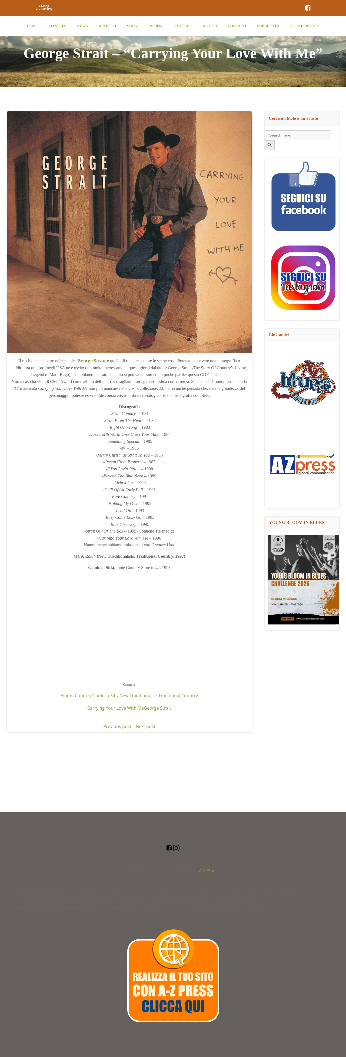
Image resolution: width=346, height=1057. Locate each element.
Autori (210, 26)
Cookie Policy (305, 26)
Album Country (76, 696)
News (82, 26)
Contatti (237, 26)
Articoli (107, 26)
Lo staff (57, 26)
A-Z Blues (208, 871)
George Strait (157, 708)
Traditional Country (178, 696)
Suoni (133, 26)
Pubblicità (268, 26)
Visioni (156, 26)
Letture (183, 26)
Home (32, 26)
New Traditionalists (138, 696)
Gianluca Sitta (105, 696)
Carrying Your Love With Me (115, 708)
